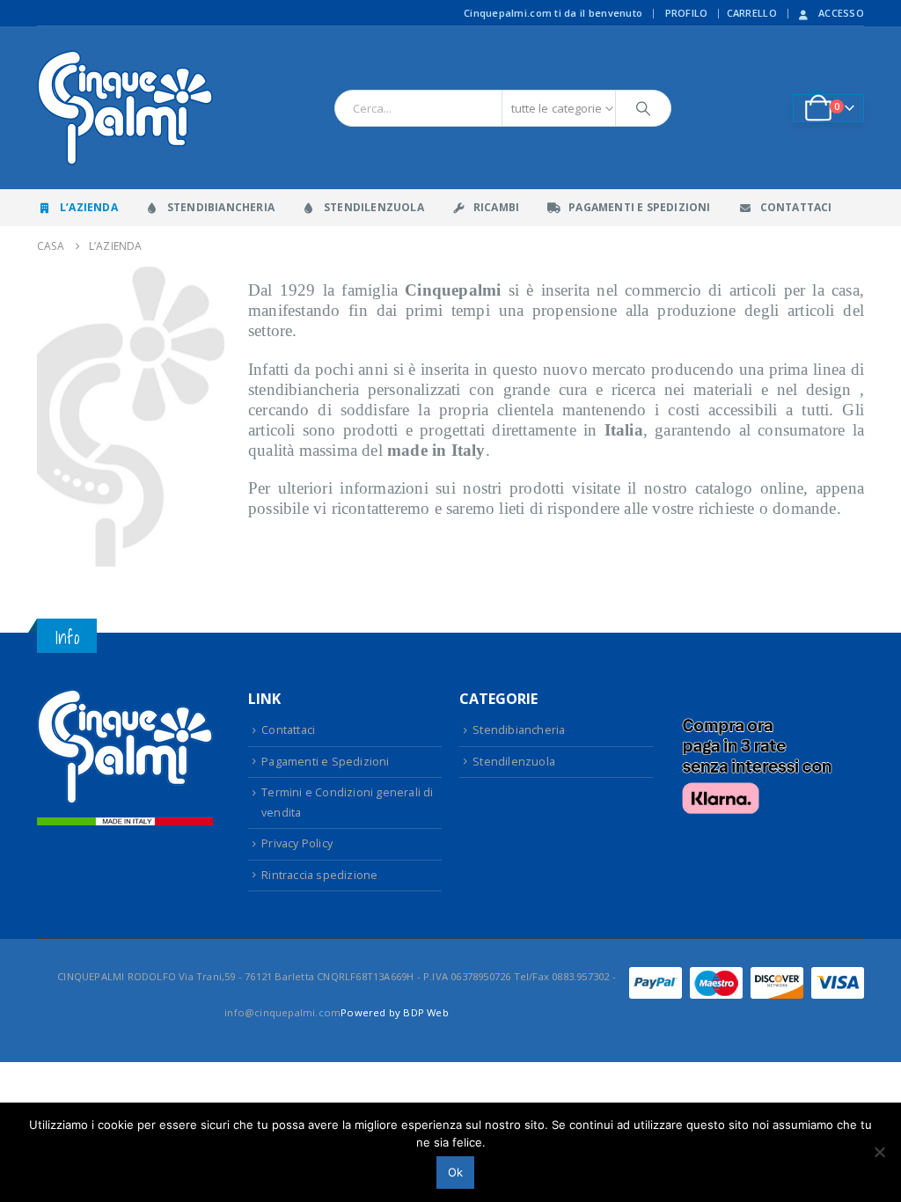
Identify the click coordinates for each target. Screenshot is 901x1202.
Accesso (841, 12)
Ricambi (496, 207)
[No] (879, 1152)
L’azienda (89, 207)
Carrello (752, 12)
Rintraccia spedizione (319, 875)
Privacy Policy (297, 843)
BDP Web (425, 1012)
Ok (455, 1172)
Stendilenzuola (374, 207)
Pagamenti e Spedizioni (639, 207)
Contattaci (796, 207)
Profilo (686, 12)
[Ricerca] (643, 108)
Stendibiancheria (221, 207)
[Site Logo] (125, 107)
